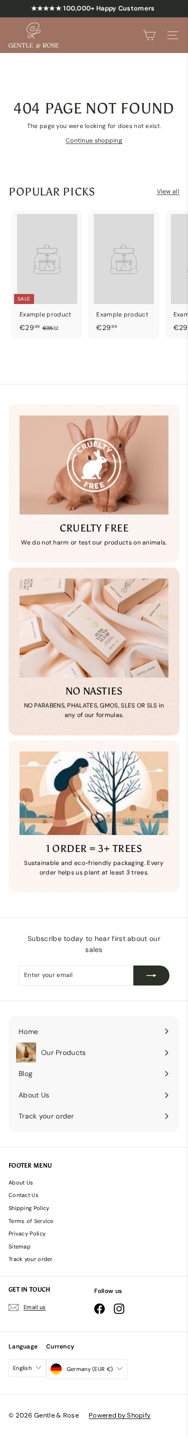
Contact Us (24, 1195)
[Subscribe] (151, 976)
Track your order (31, 1259)
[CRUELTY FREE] (94, 465)
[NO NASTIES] (94, 628)
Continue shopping (94, 140)
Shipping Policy (29, 1208)
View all (168, 192)
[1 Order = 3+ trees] (94, 793)
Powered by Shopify (119, 1415)
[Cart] (149, 35)
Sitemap (20, 1246)
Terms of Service (31, 1221)
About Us (21, 1182)
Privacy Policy (27, 1233)
